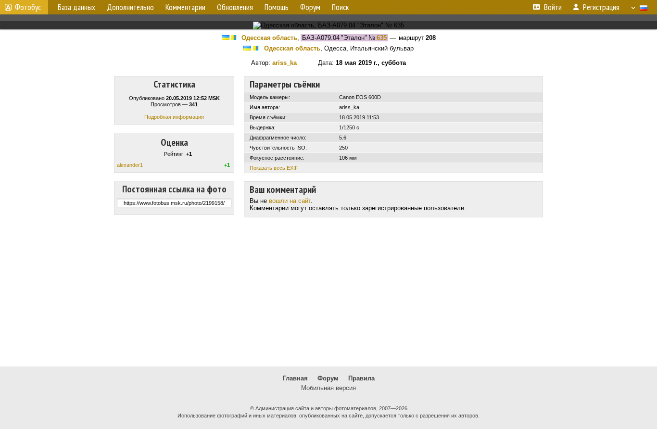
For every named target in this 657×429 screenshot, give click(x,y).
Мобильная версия (328, 387)
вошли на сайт (290, 200)
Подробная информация (174, 117)
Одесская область (269, 37)
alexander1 (130, 165)
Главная (295, 378)
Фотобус (28, 7)
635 (382, 37)
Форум (328, 378)
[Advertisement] (328, 292)
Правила (361, 378)
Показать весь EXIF (274, 168)
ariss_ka (284, 62)
